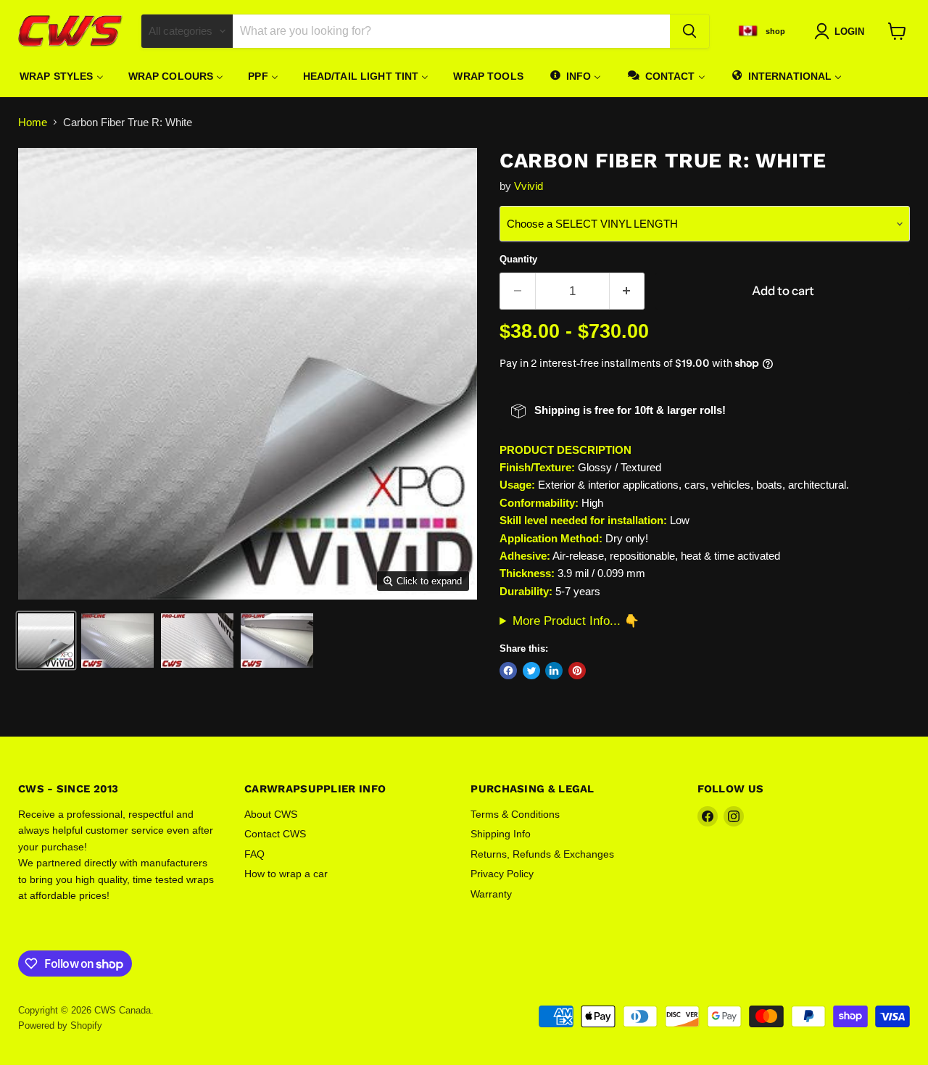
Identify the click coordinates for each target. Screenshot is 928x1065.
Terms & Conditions (515, 814)
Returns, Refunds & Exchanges (542, 854)
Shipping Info (501, 834)
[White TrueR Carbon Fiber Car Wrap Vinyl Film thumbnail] (46, 640)
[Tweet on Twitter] (531, 670)
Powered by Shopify (60, 1025)
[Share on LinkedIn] (554, 670)
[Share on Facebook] (508, 670)
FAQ (254, 854)
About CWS (270, 814)
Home (32, 122)
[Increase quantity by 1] (627, 291)
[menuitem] (61, 76)
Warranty (491, 894)
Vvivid (528, 186)
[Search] (689, 31)
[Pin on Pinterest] (577, 670)
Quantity (518, 259)
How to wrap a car (286, 873)
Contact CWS (275, 834)
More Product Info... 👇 (576, 620)
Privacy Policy (502, 873)
